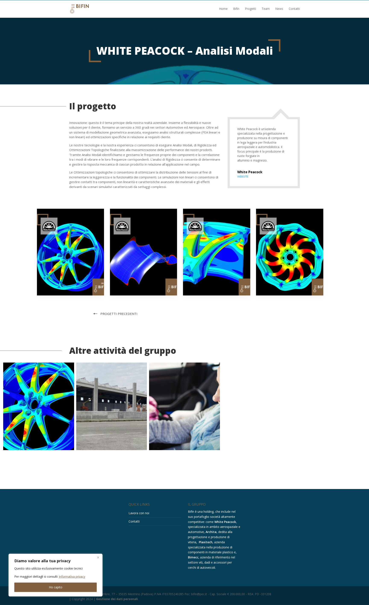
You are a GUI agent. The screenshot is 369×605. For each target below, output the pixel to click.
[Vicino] (98, 557)
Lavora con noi (139, 513)
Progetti (250, 9)
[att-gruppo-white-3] (216, 295)
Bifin (236, 9)
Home (223, 9)
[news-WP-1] (70, 295)
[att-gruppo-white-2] (143, 295)
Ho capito (55, 587)
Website (242, 176)
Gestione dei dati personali (117, 599)
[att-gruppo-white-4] (289, 295)
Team (266, 9)
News (279, 9)
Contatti (294, 9)
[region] (55, 575)
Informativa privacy (72, 576)
